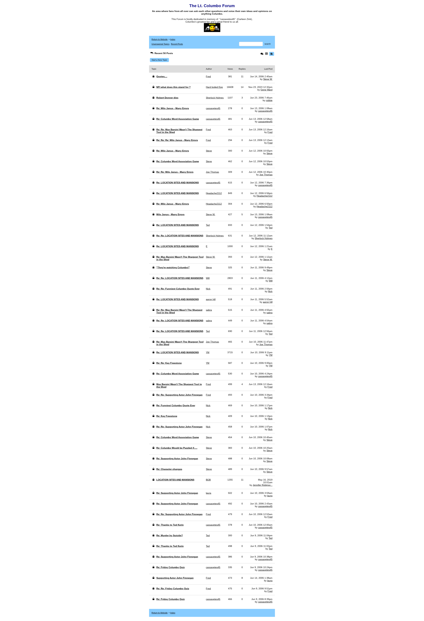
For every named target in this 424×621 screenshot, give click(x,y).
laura (269, 495)
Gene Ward (266, 89)
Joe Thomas (265, 174)
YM (270, 355)
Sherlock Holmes (263, 238)
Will (270, 280)
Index (172, 39)
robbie (269, 100)
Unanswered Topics (160, 44)
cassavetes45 (265, 111)
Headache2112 (264, 196)
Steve (269, 153)
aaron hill (267, 302)
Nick (270, 291)
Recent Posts (177, 44)
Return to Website (160, 39)
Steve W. (267, 79)
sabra (269, 312)
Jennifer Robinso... (262, 485)
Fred (269, 132)
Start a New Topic (159, 60)
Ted (270, 227)
